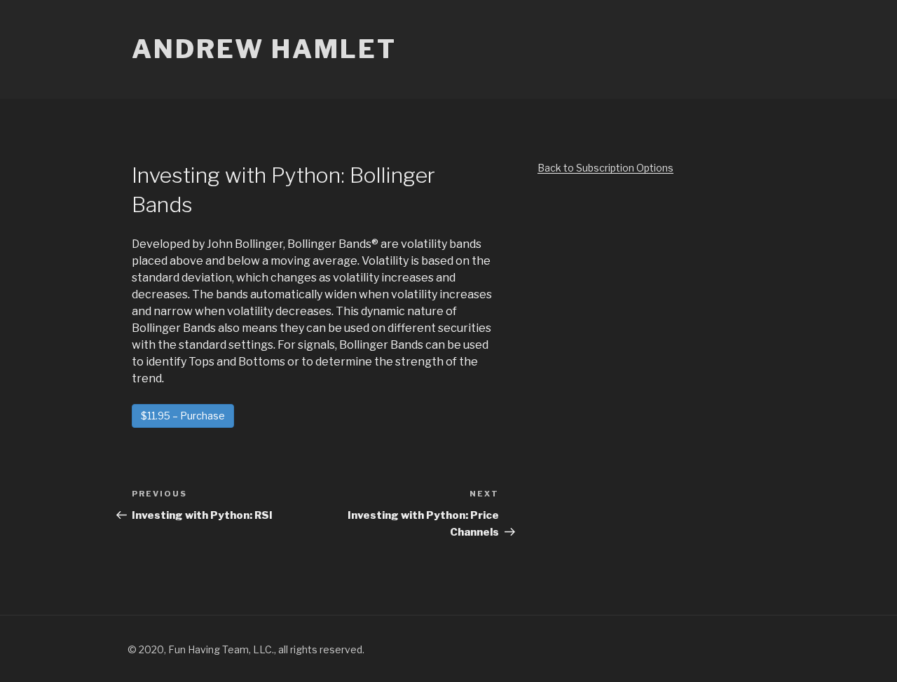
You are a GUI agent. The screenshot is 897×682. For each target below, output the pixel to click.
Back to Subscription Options (605, 168)
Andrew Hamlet (264, 49)
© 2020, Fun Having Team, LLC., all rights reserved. (246, 649)
